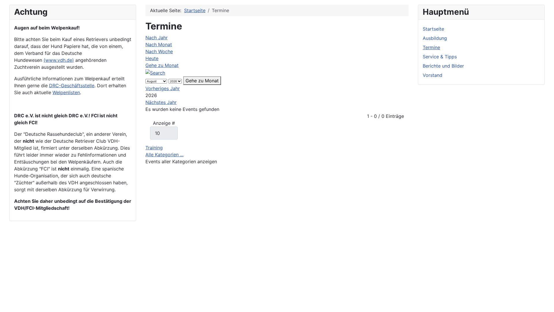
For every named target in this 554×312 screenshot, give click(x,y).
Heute (151, 58)
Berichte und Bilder (443, 66)
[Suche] (155, 72)
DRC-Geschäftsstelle (71, 85)
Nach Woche (159, 51)
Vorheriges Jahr (162, 88)
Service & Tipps (440, 57)
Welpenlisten (66, 92)
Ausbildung (435, 38)
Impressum (50, 297)
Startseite (433, 29)
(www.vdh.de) (59, 60)
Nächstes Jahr (161, 102)
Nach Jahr (156, 37)
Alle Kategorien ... (164, 154)
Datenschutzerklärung (90, 297)
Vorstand (432, 75)
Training (154, 148)
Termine (431, 47)
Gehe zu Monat (162, 65)
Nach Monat (158, 44)
